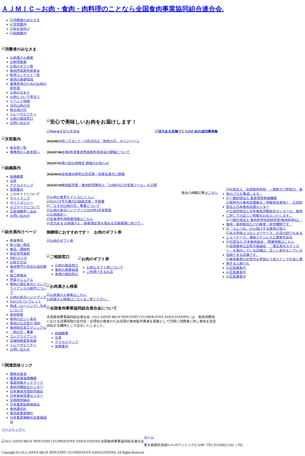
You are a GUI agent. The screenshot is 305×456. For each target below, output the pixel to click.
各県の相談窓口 (66, 274)
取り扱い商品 (20, 245)
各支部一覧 (18, 147)
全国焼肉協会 (20, 400)
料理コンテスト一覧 (25, 75)
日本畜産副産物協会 (25, 404)
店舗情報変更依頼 (23, 340)
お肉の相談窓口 (21, 118)
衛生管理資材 (20, 253)
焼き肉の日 (18, 110)
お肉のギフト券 (21, 66)
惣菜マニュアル (21, 279)
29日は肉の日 (20, 105)
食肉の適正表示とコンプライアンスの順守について (28, 288)
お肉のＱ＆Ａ (20, 92)
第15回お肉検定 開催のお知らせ (85, 163)
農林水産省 (18, 374)
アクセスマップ (21, 185)
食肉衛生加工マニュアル (28, 327)
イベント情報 (20, 101)
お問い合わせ (20, 123)
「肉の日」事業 (21, 332)
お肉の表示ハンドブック (28, 297)
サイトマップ (20, 198)
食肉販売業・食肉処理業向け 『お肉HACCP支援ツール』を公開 (109, 185)
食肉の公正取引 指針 (25, 323)
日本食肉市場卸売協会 (26, 391)
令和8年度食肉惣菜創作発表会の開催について (96, 152)
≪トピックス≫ (68, 131)
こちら (213, 192)
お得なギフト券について (105, 267)
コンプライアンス (23, 336)
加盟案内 (16, 189)
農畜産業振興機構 (23, 378)
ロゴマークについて (25, 207)
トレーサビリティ (23, 114)
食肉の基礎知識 (21, 79)
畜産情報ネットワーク (26, 382)
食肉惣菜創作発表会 (25, 70)
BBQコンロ (18, 258)
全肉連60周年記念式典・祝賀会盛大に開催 (93, 174)
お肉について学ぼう (25, 97)
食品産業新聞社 (21, 413)
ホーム (149, 437)
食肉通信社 (18, 409)
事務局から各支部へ (25, 152)
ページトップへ (13, 429)
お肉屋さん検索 (21, 57)
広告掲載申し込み (23, 211)
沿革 (13, 181)
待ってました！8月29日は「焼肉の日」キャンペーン (101, 141)
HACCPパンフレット (25, 301)
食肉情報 (16, 314)
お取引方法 (18, 262)
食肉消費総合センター (26, 387)
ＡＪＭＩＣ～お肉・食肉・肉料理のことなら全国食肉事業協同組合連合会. (113, 8)
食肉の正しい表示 (23, 319)
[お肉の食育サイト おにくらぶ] (70, 197)
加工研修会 (18, 275)
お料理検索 (18, 62)
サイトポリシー (21, 202)
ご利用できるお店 (100, 272)
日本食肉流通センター (26, 395)
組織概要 (16, 176)
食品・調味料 (20, 249)
